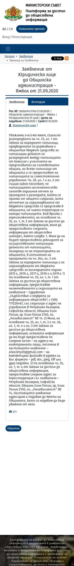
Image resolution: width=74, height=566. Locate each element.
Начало (9, 56)
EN (11, 29)
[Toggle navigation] (7, 49)
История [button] (38, 102)
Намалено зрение (32, 29)
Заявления (26, 56)
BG (4, 29)
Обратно (13, 428)
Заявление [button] (17, 102)
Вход (5, 37)
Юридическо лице (24, 125)
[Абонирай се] (66, 58)
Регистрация (22, 37)
